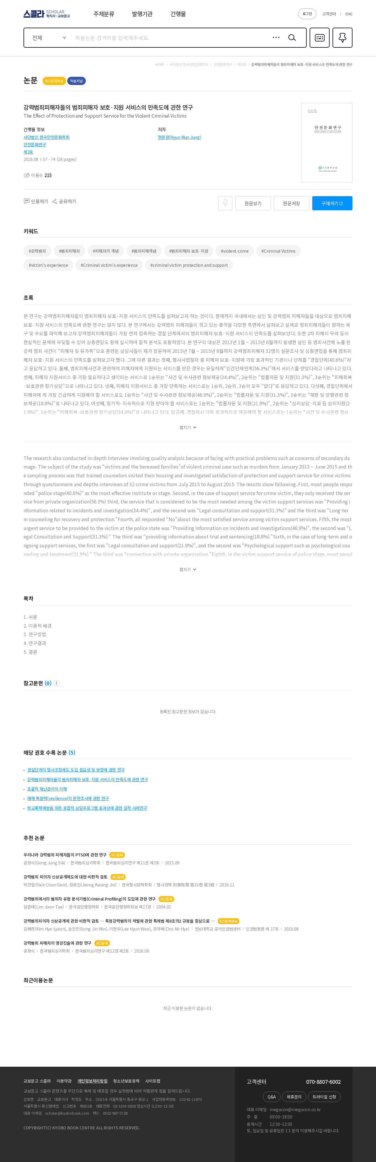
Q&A (272, 1097)
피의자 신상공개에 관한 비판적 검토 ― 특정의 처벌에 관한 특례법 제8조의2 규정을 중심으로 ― (119, 921)
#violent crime (235, 251)
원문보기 (253, 203)
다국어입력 (319, 47)
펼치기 (185, 427)
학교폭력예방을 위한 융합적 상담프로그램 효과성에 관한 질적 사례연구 (87, 808)
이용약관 (64, 1081)
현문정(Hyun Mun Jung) (179, 137)
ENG (348, 13)
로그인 (307, 13)
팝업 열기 (56, 683)
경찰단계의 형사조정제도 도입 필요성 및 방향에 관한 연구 (76, 770)
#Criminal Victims (278, 251)
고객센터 (329, 13)
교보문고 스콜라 (37, 1081)
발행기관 (142, 13)
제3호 (28, 152)
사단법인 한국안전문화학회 (46, 137)
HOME (159, 64)
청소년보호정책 (126, 1081)
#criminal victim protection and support (189, 265)
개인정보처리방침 (93, 1081)
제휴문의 (294, 1097)
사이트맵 (152, 1081)
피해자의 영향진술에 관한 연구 (57, 943)
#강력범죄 (37, 251)
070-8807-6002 (323, 1081)
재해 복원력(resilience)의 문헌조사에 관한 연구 (68, 798)
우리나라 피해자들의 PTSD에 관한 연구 (65, 855)
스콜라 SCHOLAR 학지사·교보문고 (46, 17)
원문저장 (291, 203)
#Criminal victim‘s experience (109, 265)
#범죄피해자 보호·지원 (188, 251)
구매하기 (330, 203)
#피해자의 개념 (106, 251)
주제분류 (103, 13)
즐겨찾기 (341, 47)
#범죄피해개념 (144, 251)
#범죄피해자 (69, 251)
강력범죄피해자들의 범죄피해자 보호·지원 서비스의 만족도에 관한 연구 (87, 779)
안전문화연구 (35, 144)
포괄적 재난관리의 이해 (47, 789)
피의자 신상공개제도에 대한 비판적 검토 (66, 877)
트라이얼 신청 (324, 1097)
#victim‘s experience (48, 265)
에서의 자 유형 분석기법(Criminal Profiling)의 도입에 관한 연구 (90, 899)
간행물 (178, 13)
